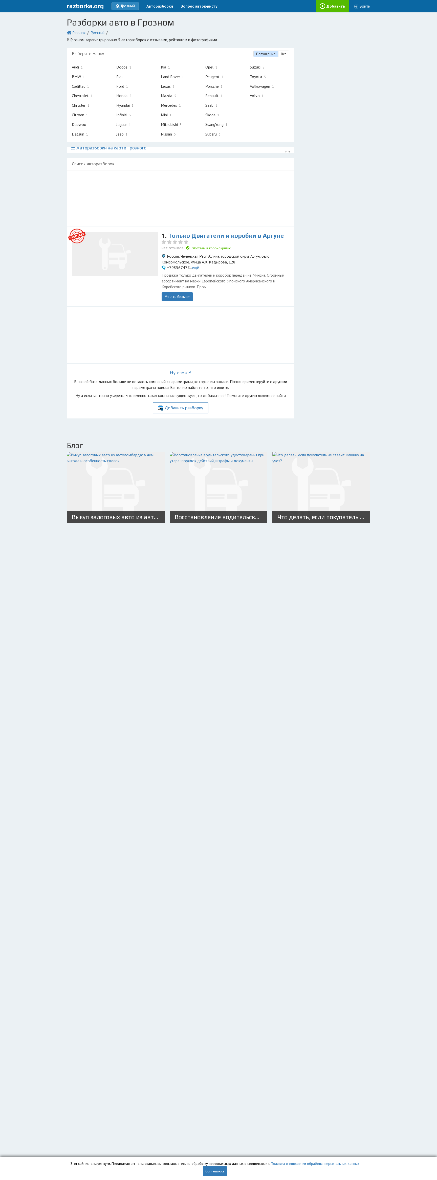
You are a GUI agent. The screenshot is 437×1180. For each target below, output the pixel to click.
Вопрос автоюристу (199, 6)
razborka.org (85, 6)
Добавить (335, 6)
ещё (195, 267)
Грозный (97, 32)
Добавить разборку (184, 408)
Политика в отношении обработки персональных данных (315, 1163)
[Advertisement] (180, 198)
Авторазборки (159, 6)
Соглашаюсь (214, 1171)
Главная (78, 32)
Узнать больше (177, 296)
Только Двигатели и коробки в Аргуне (226, 235)
